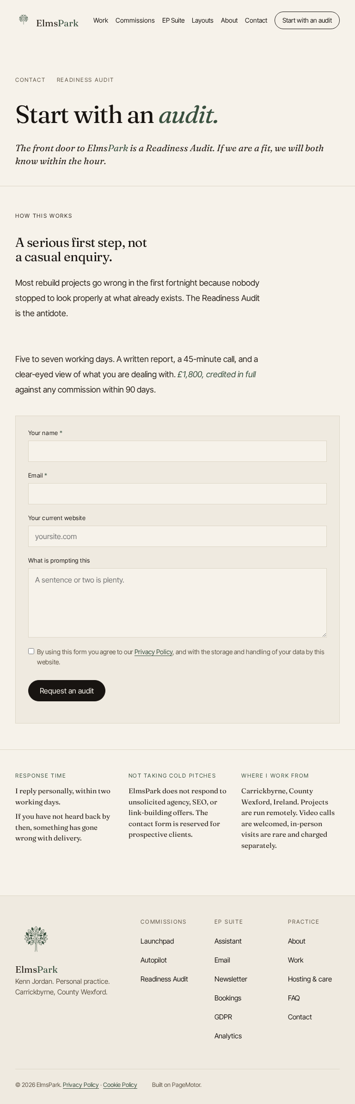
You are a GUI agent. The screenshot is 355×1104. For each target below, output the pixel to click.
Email (38, 475)
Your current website (57, 517)
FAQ (294, 998)
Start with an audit (307, 20)
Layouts (203, 20)
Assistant (228, 941)
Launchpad (157, 941)
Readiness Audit (164, 979)
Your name (45, 432)
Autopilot (154, 960)
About (229, 20)
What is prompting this (59, 560)
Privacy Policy (153, 652)
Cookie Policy (120, 1084)
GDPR (223, 1016)
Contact (256, 20)
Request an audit (67, 690)
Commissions (135, 20)
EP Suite (173, 20)
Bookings (227, 998)
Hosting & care (310, 979)
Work (100, 20)
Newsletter (230, 979)
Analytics (228, 1035)
